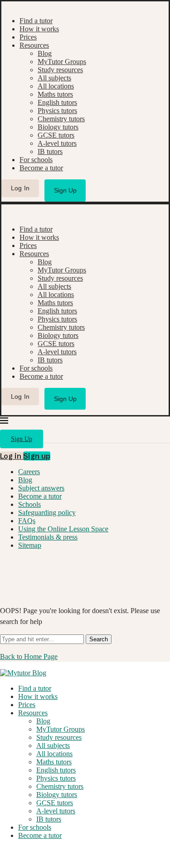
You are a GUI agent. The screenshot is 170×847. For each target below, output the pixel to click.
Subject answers (41, 488)
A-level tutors (57, 143)
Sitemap (29, 545)
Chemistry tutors (61, 119)
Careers (29, 472)
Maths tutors (55, 94)
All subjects (54, 78)
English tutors (57, 102)
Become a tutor (41, 168)
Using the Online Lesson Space (63, 529)
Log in (11, 456)
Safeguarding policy (47, 512)
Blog (45, 53)
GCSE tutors (56, 135)
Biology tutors (58, 127)
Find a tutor (36, 21)
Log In (20, 188)
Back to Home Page (29, 656)
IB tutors (50, 151)
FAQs (26, 521)
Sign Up (65, 190)
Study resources (60, 70)
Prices (28, 37)
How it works (39, 29)
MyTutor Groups (62, 61)
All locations (56, 86)
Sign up (36, 456)
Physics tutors (57, 110)
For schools (36, 159)
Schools (29, 504)
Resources (34, 45)
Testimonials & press (48, 537)
